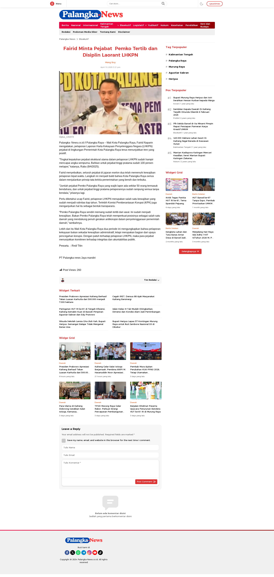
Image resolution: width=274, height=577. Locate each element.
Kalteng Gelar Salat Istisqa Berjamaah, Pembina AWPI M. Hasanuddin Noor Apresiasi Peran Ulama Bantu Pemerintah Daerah (110, 372)
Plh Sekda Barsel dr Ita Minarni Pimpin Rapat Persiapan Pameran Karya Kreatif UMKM (193, 126)
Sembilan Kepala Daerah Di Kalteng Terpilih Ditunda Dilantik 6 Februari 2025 (192, 112)
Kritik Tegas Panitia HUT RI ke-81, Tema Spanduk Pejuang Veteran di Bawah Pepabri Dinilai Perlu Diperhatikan (176, 204)
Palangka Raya (177, 60)
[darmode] (201, 3)
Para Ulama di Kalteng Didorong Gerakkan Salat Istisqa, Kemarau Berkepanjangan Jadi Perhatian (72, 412)
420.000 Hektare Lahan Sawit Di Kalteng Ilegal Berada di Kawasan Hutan (191, 141)
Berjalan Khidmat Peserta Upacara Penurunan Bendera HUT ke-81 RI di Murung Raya (145, 409)
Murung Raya (177, 66)
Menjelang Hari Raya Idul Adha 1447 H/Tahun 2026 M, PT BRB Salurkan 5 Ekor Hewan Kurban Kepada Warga (203, 239)
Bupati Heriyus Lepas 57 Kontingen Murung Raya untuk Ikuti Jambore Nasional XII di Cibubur (134, 324)
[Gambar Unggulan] (110, 133)
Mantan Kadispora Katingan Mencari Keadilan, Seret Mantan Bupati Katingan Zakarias (192, 155)
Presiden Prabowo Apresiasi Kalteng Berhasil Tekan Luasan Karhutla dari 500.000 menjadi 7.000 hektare (83, 299)
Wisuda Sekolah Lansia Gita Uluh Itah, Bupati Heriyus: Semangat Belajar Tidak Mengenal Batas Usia (82, 324)
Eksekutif (83, 39)
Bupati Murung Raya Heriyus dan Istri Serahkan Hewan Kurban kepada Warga (194, 99)
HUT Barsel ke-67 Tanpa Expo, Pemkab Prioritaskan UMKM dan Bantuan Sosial (203, 202)
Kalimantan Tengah (181, 54)
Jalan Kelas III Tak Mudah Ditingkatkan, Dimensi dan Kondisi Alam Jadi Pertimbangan (136, 310)
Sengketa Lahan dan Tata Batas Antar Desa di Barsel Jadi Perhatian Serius (176, 236)
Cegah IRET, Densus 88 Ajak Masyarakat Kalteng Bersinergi (133, 297)
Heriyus (173, 79)
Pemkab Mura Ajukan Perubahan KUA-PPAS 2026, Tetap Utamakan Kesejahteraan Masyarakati (145, 371)
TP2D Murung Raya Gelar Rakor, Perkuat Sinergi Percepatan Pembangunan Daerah (109, 410)
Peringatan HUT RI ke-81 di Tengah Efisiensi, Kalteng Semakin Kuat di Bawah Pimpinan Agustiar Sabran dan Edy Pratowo (82, 312)
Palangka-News (67, 39)
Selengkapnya (189, 251)
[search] (163, 3)
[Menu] (52, 4)
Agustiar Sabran (179, 72)
